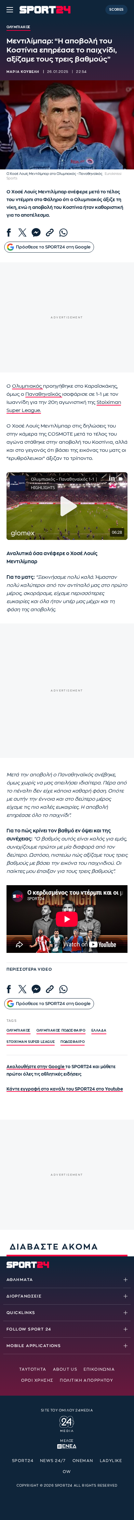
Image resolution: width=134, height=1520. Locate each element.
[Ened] (66, 1446)
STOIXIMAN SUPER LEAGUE (31, 1042)
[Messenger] (36, 232)
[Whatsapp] (63, 232)
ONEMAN (83, 1461)
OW (67, 1472)
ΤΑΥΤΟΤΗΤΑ (33, 1369)
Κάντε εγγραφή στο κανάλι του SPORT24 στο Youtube (65, 1089)
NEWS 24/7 (53, 1461)
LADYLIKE (111, 1461)
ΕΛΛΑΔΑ (99, 1030)
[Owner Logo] (66, 1423)
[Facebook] (8, 232)
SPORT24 (23, 1461)
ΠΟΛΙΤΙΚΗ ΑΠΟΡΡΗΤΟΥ (86, 1380)
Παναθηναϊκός (43, 394)
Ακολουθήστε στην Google (36, 1067)
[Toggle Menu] (10, 9)
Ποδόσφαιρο (72, 1042)
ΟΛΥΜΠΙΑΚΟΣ (19, 1030)
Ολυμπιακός (27, 386)
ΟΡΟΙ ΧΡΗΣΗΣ (37, 1380)
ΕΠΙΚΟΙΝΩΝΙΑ (99, 1369)
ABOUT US (65, 1369)
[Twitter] (22, 232)
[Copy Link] (49, 232)
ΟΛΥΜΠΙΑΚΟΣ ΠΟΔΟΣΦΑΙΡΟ (61, 1030)
